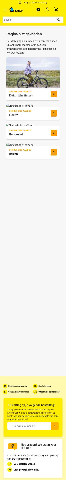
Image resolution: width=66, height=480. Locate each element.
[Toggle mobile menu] (5, 10)
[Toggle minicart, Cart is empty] (58, 9)
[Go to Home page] (16, 9)
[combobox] (33, 20)
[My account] (48, 10)
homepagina (23, 44)
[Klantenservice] (38, 9)
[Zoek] (58, 19)
